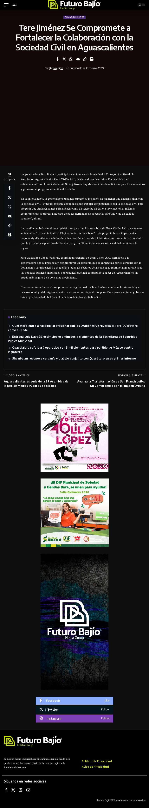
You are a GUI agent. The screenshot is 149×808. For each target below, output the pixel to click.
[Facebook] (74, 701)
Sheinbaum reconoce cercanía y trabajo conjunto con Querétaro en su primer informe (74, 358)
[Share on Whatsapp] (71, 59)
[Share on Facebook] (57, 59)
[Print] (91, 59)
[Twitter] (74, 710)
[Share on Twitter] (64, 59)
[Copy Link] (84, 59)
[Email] (78, 59)
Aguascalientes (74, 17)
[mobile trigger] (7, 4)
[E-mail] (28, 790)
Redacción (56, 68)
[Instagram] (74, 719)
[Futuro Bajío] (74, 5)
